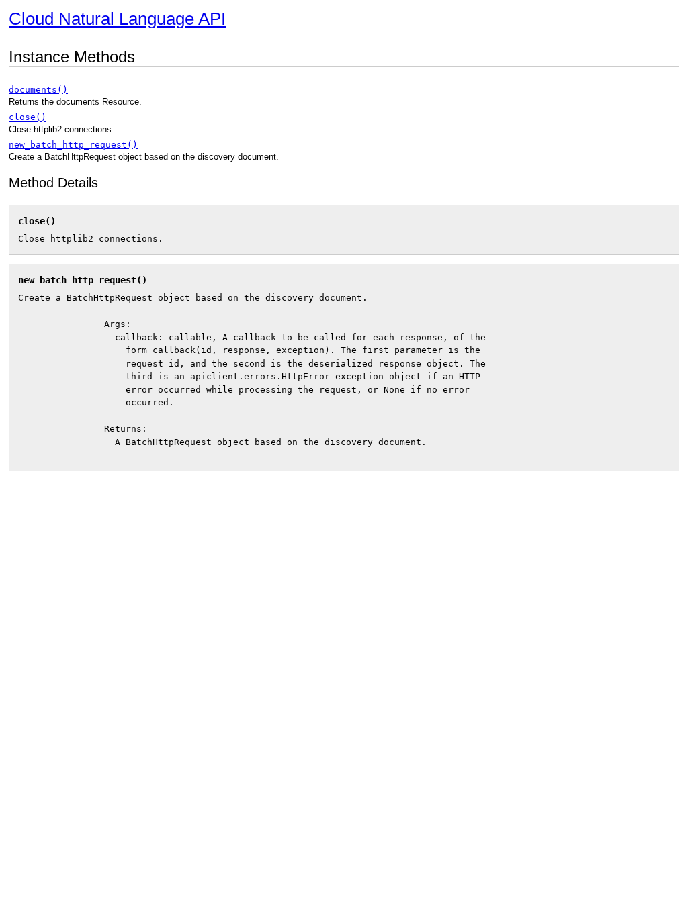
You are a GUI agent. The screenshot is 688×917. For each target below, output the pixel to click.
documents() (38, 90)
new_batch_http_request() (73, 145)
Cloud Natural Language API (117, 19)
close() (27, 117)
